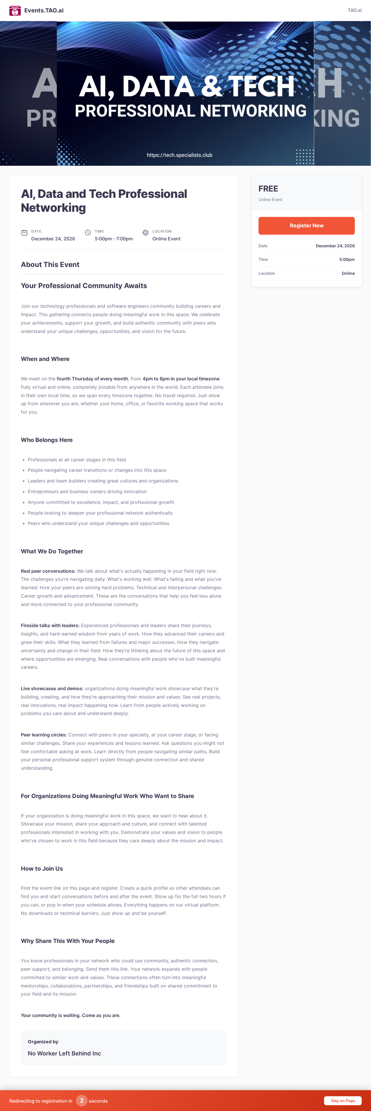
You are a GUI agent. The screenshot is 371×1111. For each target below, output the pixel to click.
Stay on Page (343, 1101)
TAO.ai (355, 10)
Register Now (307, 225)
